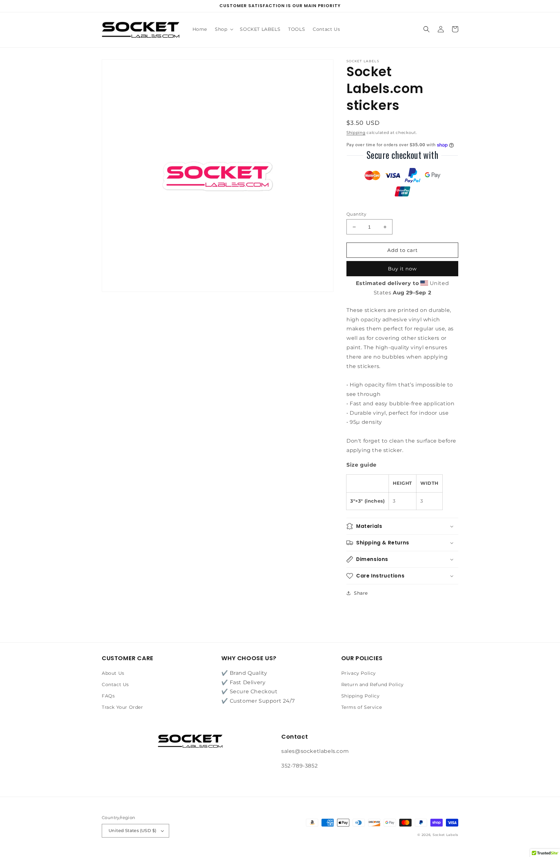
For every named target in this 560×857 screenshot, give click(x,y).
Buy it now (402, 269)
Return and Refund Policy (372, 684)
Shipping (356, 132)
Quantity (356, 214)
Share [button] (361, 593)
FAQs (108, 696)
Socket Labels (445, 835)
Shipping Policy (360, 696)
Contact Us (115, 684)
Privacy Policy (358, 673)
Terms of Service (361, 707)
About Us (113, 673)
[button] (223, 29)
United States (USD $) (132, 830)
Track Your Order (122, 707)
